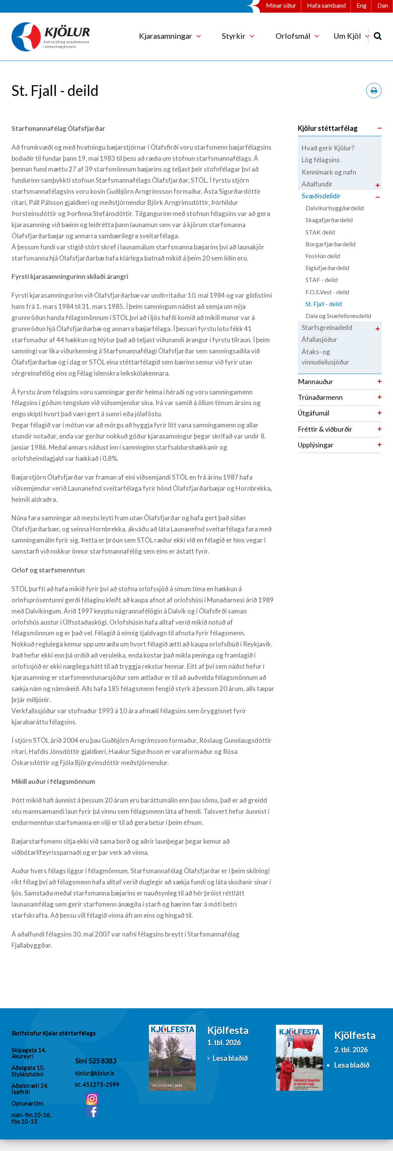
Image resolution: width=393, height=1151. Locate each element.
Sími (81, 1060)
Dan (382, 5)
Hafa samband (326, 5)
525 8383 (102, 1060)
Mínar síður (281, 5)
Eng (362, 5)
